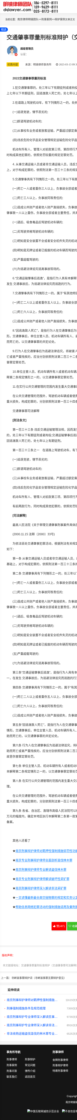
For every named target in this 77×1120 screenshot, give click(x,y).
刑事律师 (12, 1059)
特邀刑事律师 (60, 1070)
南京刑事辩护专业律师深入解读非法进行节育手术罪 (33, 1025)
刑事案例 (46, 19)
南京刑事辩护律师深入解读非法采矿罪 (41, 888)
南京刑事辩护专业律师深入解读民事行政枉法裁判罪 (33, 1016)
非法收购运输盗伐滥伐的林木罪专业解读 (33, 1033)
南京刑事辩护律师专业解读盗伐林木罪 (41, 869)
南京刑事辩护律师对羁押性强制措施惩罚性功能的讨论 (33, 1000)
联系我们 (12, 1076)
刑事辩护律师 (60, 1065)
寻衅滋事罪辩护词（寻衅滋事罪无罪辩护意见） (38, 977)
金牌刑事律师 (60, 1059)
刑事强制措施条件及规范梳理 (26, 1008)
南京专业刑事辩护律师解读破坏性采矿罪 (42, 878)
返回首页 (30, 1076)
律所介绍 (30, 1070)
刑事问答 (12, 1070)
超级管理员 (26, 48)
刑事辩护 (30, 1059)
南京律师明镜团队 (27, 19)
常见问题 (30, 1065)
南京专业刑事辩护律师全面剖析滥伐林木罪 (44, 860)
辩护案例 (60, 19)
